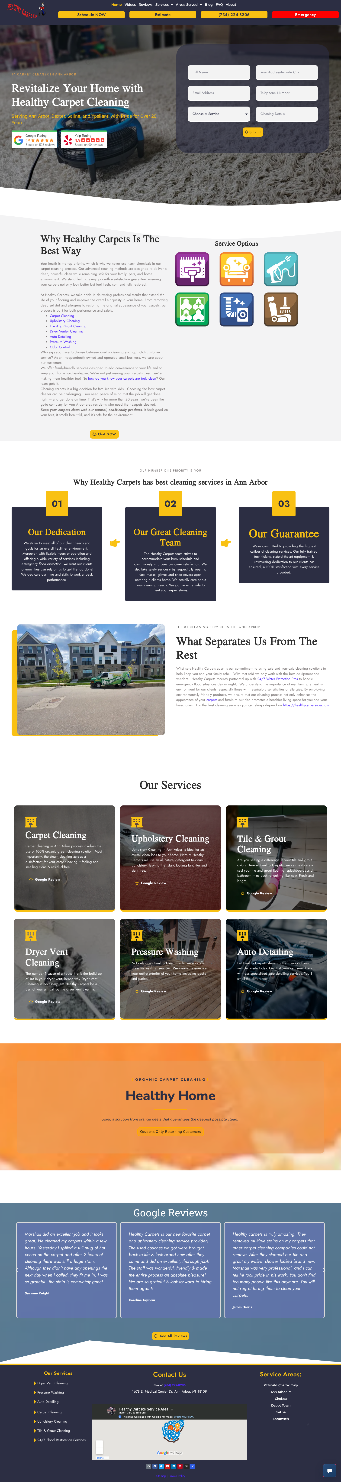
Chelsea (281, 1399)
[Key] (308, 1424)
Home (116, 4)
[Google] (88, 62)
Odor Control (60, 347)
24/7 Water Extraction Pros (277, 678)
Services (162, 4)
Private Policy (177, 1476)
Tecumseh (281, 1419)
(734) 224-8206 (175, 1385)
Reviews (145, 4)
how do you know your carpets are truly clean (122, 378)
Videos (130, 4)
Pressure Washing (63, 341)
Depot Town (280, 1405)
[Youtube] (167, 1466)
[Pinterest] (180, 1466)
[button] (104, 434)
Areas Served (186, 4)
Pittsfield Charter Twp (281, 1385)
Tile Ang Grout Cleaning (68, 326)
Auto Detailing (60, 336)
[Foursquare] (192, 1466)
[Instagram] (186, 1466)
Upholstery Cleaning (65, 320)
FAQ (219, 4)
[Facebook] (155, 1466)
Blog (208, 4)
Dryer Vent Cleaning (47, 957)
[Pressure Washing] (137, 935)
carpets (211, 699)
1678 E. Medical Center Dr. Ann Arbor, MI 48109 (169, 1391)
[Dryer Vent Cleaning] (31, 935)
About (231, 4)
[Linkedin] (173, 1466)
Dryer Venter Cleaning (66, 331)
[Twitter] (161, 1466)
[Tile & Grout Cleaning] (242, 822)
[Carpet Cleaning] (31, 822)
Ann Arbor (278, 1392)
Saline (281, 1412)
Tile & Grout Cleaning (261, 844)
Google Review (47, 879)
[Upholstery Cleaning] (137, 822)
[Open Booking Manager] (329, 1470)
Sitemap (161, 1476)
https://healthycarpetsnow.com (306, 705)
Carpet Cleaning (62, 315)
